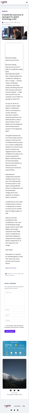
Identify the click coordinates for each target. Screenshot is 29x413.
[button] (27, 2)
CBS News (13, 268)
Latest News (17, 406)
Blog (24, 406)
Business (4, 11)
